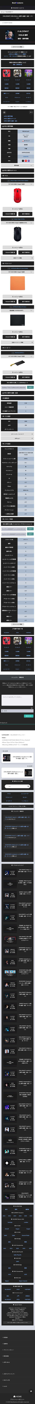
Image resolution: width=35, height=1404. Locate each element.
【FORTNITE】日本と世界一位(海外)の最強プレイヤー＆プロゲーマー (25, 972)
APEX (17, 632)
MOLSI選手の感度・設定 (11, 121)
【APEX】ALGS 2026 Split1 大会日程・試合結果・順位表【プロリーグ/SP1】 (25, 1139)
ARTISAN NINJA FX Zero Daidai (19, 268)
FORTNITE (28, 632)
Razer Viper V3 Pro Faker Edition (19, 180)
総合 (6, 1209)
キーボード (28, 97)
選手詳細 (16, 165)
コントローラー (6, 101)
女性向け (27, 1296)
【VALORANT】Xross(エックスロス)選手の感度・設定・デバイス (24, 1038)
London (26, 1222)
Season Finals (25, 1235)
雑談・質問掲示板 (17, 64)
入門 (18, 1296)
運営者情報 (6, 1356)
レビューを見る (18, 209)
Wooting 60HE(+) (19, 352)
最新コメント (6, 93)
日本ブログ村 (7, 1380)
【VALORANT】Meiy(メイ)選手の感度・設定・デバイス (25, 870)
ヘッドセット (28, 101)
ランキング (6, 79)
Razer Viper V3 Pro (19, 219)
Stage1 (17, 1229)
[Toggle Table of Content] (30, 112)
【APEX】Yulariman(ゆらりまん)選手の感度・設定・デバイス (25, 1083)
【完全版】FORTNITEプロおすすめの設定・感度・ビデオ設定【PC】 (25, 1061)
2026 (31, 1216)
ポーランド (18, 744)
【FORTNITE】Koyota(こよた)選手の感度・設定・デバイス (25, 949)
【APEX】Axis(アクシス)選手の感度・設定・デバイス (25, 1183)
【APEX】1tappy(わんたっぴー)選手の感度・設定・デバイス (25, 960)
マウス (6, 97)
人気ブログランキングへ (9, 1373)
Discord (14, 56)
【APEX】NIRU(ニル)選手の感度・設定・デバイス (25, 1160)
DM (10, 56)
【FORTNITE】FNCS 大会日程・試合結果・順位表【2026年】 (25, 1094)
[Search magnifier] (28, 786)
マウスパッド (17, 97)
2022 (9, 1216)
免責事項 (6, 1343)
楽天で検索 (25, 214)
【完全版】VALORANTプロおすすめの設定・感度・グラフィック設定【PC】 (25, 927)
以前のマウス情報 (17, 258)
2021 (4, 1216)
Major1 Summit (23, 1281)
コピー (30, 387)
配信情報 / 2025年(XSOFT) (16, 310)
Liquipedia (25, 156)
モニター (17, 101)
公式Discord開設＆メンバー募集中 (17, 54)
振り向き (28, 93)
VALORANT (6, 632)
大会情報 (6, 84)
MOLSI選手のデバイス (10, 118)
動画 (16, 1209)
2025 (25, 1216)
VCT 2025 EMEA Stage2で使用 (16, 184)
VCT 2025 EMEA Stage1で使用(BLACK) (16, 222)
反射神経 (17, 93)
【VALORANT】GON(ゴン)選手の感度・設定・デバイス (25, 1049)
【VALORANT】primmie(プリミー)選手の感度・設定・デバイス (25, 905)
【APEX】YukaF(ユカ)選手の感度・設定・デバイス (25, 892)
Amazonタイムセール (18, 7)
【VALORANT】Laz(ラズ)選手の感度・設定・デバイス (25, 915)
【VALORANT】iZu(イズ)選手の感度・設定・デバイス (25, 1171)
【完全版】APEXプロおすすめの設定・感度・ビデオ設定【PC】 (25, 882)
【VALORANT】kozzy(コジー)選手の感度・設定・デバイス (25, 1016)
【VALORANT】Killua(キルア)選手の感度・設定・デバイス (24, 994)
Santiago (10, 1222)
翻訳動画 (6, 88)
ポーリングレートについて (17, 434)
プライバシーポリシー (9, 1349)
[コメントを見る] (31, 1391)
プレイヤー (22, 735)
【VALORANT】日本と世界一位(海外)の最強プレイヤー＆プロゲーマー (25, 938)
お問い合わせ (7, 1362)
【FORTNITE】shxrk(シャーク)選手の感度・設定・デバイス (25, 1150)
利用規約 (6, 1337)
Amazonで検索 (9, 214)
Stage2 (28, 1229)
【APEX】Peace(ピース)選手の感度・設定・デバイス (25, 1004)
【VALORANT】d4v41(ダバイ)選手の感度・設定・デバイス (25, 1072)
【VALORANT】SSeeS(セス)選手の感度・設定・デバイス (25, 1027)
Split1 (5, 1235)
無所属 (26, 744)
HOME (18, 1397)
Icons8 (5, 1386)
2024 (20, 1216)
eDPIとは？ (17, 438)
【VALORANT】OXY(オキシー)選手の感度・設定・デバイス (25, 1105)
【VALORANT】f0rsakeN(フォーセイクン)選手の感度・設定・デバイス (25, 1195)
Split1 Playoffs (17, 1255)
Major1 (7, 1281)
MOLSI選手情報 (9, 116)
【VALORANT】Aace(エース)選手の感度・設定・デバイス (25, 1128)
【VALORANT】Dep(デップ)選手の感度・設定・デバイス (25, 1117)
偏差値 (27, 1209)
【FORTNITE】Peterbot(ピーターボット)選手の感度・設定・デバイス (25, 983)
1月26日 (5, 740)
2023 (15, 1216)
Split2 (13, 1235)
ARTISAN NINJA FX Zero (19, 306)
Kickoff (7, 1229)
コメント (6, 56)
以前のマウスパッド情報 (17, 342)
